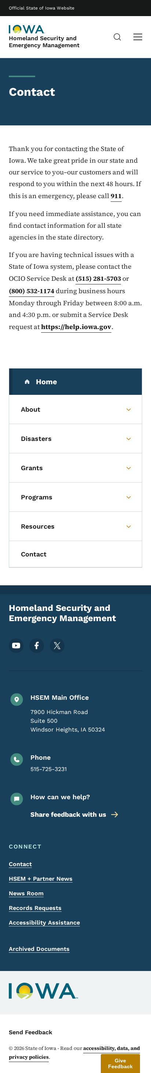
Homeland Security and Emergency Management (44, 42)
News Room (26, 893)
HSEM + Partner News (41, 878)
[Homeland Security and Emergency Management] (27, 29)
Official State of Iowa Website (41, 8)
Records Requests (35, 907)
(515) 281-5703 (98, 278)
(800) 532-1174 (31, 290)
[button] (120, 1063)
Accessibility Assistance (44, 922)
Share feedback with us (68, 814)
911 (116, 195)
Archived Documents (39, 948)
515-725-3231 (48, 769)
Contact (20, 864)
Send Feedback (30, 1032)
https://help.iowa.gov (76, 326)
